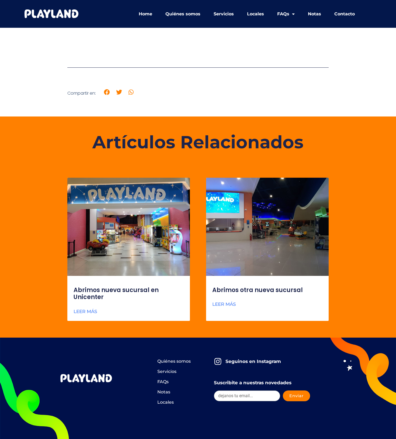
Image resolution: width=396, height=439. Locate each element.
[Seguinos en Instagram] (218, 361)
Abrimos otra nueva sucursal (257, 290)
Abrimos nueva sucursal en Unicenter (116, 293)
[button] (107, 92)
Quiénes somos (182, 13)
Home (145, 13)
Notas (314, 13)
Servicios (224, 13)
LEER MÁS (85, 311)
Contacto (344, 13)
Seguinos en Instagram (253, 361)
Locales (255, 13)
